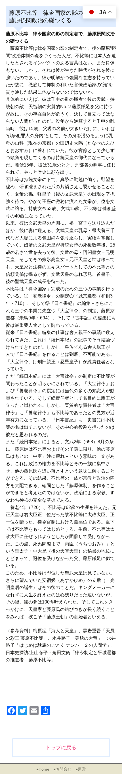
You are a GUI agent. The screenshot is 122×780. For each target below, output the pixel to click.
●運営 (80, 769)
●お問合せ (62, 769)
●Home (42, 769)
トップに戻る (61, 747)
